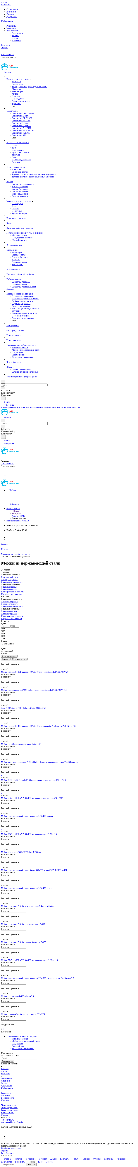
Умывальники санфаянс (23, 1048)
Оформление (18, 33)
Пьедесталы (17, 1043)
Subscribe (31, 1164)
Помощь (5, 1100)
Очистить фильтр (19, 659)
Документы (11, 16)
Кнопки (15, 35)
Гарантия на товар (9, 1110)
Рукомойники (18, 1046)
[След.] (1, 1027)
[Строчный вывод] (3, 661)
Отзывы (10, 14)
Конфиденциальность (11, 1148)
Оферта (4, 1151)
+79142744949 (7, 54)
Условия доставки (9, 1107)
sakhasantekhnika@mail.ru (17, 521)
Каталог (4, 1068)
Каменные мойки (20, 1039)
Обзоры (4, 1115)
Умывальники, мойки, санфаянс (22, 1036)
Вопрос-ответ (7, 1112)
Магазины (11, 28)
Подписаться (7, 1061)
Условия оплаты (8, 1105)
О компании (12, 9)
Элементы (16, 40)
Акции (4, 1071)
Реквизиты (11, 26)
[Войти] (2, 472)
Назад (16, 511)
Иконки (15, 38)
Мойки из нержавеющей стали (26, 1041)
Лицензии (11, 12)
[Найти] (3, 398)
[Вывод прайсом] (5, 661)
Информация (7, 1088)
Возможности (13, 31)
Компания (5, 1073)
